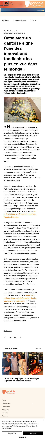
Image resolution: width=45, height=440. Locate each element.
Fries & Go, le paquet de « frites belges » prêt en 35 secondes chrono (22, 379)
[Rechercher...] (11, 4)
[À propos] (32, 415)
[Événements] (32, 403)
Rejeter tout (12, 433)
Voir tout (38, 348)
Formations (6, 406)
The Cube (5, 410)
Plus (32, 20)
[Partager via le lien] (20, 337)
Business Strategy (19, 20)
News (4, 400)
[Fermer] (42, 421)
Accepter (33, 433)
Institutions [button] (22, 437)
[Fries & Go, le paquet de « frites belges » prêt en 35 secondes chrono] (22, 363)
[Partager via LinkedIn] (15, 337)
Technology (8, 331)
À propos (5, 416)
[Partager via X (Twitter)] (10, 337)
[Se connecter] (6, 3)
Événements (6, 403)
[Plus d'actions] (40, 32)
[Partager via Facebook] (5, 337)
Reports (4, 413)
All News (5, 20)
